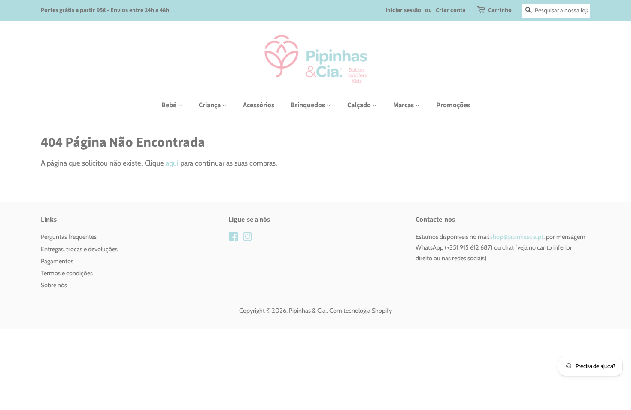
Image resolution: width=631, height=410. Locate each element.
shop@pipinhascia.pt (516, 237)
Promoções (453, 105)
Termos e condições (67, 273)
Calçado (359, 105)
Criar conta (450, 10)
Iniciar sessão (403, 10)
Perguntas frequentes (69, 237)
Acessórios (258, 105)
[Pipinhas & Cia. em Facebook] (233, 238)
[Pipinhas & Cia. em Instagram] (247, 238)
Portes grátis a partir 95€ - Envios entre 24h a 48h (105, 10)
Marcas (404, 105)
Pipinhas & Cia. (308, 310)
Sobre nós (54, 285)
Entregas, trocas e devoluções (79, 249)
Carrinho (500, 10)
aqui (172, 163)
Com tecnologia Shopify (360, 310)
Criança (210, 105)
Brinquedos (308, 105)
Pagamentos (57, 261)
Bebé (169, 105)
